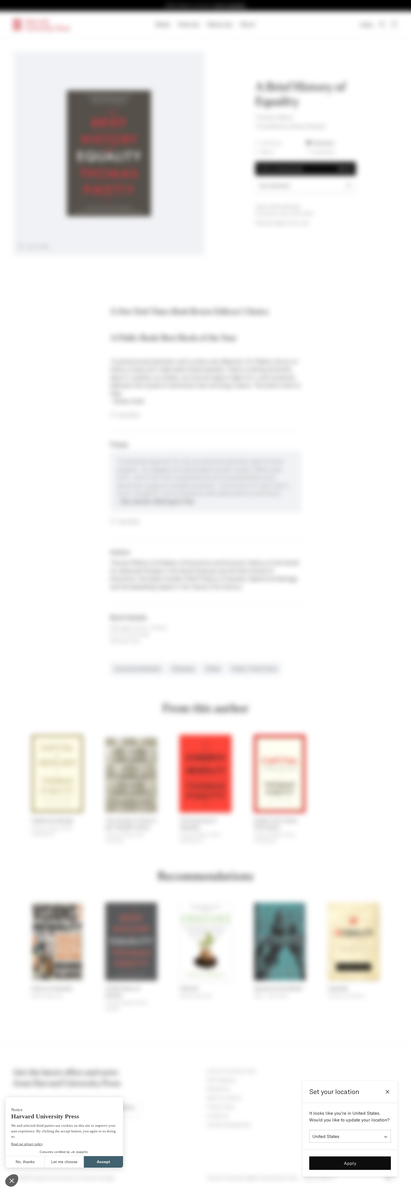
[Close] (387, 1091)
